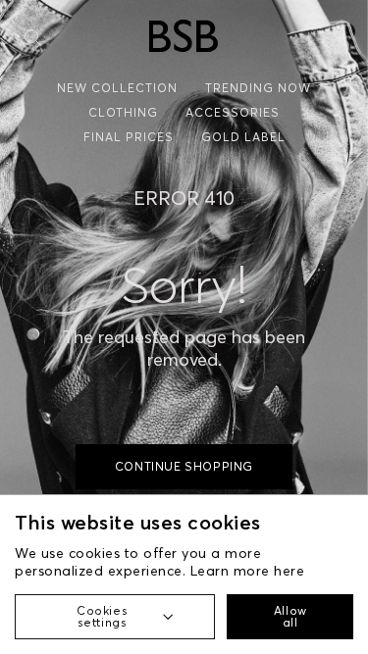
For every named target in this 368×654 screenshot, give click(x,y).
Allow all (290, 616)
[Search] (33, 37)
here (289, 570)
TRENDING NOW (258, 87)
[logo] (183, 36)
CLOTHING (123, 112)
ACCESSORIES (232, 112)
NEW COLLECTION (117, 87)
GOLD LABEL (243, 136)
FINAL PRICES (128, 136)
